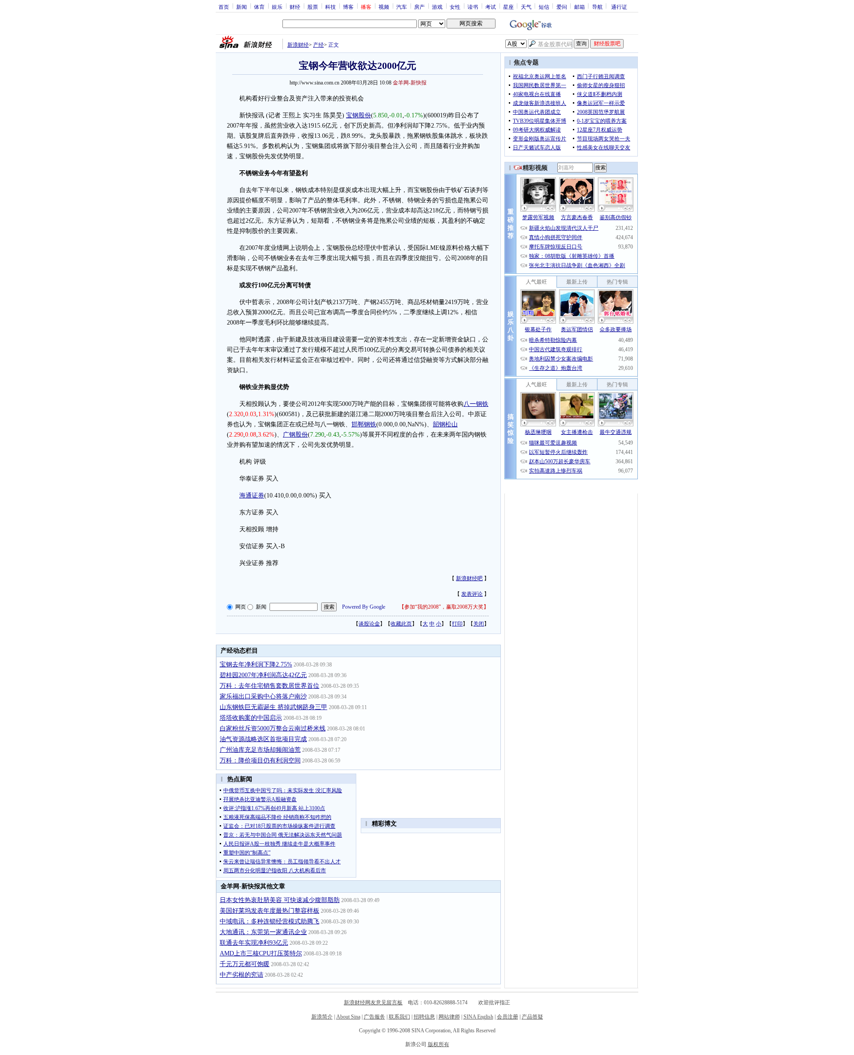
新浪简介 (322, 1017)
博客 (348, 6)
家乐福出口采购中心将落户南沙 (263, 696)
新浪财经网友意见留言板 (373, 1002)
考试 (490, 6)
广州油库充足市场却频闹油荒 (260, 749)
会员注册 (507, 1017)
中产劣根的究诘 (241, 974)
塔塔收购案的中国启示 (251, 717)
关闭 (478, 624)
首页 (223, 6)
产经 (318, 45)
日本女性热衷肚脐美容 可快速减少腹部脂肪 (280, 900)
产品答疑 (532, 1017)
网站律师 (449, 1017)
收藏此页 (401, 624)
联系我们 (399, 1017)
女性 (455, 6)
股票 (312, 6)
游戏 (437, 6)
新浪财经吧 (469, 578)
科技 (330, 6)
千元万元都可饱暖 (245, 964)
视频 (384, 6)
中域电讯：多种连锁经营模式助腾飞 (269, 921)
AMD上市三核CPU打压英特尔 (261, 953)
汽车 (401, 6)
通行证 (619, 6)
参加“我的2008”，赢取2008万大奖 (443, 607)
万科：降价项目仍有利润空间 (260, 760)
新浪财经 (298, 45)
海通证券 (251, 495)
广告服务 (374, 1017)
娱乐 (277, 6)
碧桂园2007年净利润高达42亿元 (263, 675)
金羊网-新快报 (410, 83)
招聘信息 (424, 1017)
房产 (419, 6)
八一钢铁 (475, 404)
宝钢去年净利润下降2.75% (256, 664)
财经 (295, 6)
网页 (240, 607)
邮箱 (579, 6)
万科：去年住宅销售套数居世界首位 (269, 685)
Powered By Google (363, 607)
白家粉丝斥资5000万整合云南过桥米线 (273, 728)
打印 (457, 624)
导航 (597, 6)
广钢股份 (295, 434)
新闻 (241, 6)
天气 (526, 6)
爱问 (561, 6)
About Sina (348, 1017)
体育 (259, 6)
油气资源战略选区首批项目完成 (263, 739)
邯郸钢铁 (363, 424)
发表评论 (472, 594)
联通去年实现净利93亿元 (254, 942)
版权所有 (438, 1044)
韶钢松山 (445, 424)
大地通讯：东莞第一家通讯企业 (263, 932)
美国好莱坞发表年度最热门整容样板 (269, 910)
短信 (544, 6)
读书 (472, 6)
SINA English (478, 1017)
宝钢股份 (358, 115)
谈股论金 (369, 624)
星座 (508, 6)
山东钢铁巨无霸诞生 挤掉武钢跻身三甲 (273, 707)
